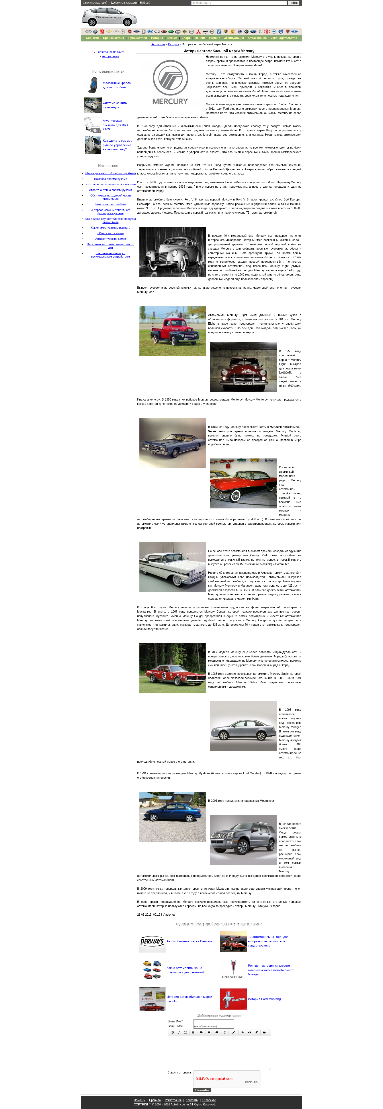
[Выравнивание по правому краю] (216, 1032)
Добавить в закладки (124, 2)
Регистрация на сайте (110, 52)
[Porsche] (226, 32)
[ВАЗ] (294, 32)
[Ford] (136, 32)
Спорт (186, 38)
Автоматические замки (110, 238)
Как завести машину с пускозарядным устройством (110, 255)
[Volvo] (281, 32)
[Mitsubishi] (198, 32)
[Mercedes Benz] (123, 32)
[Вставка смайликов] (225, 1032)
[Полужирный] (172, 1032)
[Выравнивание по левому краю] (201, 1032)
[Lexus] (178, 32)
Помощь (139, 1100)
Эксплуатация (234, 38)
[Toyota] (267, 32)
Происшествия (113, 38)
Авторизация (110, 56)
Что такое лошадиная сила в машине (111, 184)
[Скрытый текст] (242, 1032)
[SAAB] (239, 32)
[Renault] (233, 32)
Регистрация (173, 1100)
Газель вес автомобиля (110, 204)
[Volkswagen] (274, 32)
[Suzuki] (260, 32)
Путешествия (137, 38)
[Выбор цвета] (233, 1032)
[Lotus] (185, 32)
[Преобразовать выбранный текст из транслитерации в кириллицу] (257, 1032)
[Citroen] (102, 32)
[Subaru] (253, 32)
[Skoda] (246, 32)
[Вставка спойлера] (264, 1032)
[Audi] (88, 32)
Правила (155, 1100)
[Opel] (212, 32)
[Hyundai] (150, 32)
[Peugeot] (219, 32)
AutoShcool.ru (180, 1104)
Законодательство (284, 38)
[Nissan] (205, 32)
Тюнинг (199, 38)
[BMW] (95, 32)
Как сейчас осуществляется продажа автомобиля (110, 220)
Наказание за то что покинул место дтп (110, 246)
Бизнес (172, 38)
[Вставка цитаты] (249, 1032)
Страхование (257, 38)
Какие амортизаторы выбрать (110, 227)
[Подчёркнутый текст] (186, 1032)
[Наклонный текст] (179, 1032)
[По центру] (209, 1032)
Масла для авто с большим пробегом (110, 173)
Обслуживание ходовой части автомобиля (110, 197)
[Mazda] (191, 32)
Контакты (192, 1100)
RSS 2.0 (145, 2)
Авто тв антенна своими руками (110, 190)
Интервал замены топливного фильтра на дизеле (110, 211)
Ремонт (214, 38)
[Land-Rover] (171, 32)
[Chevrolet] (109, 32)
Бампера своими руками (110, 179)
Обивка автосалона (111, 233)
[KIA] (164, 32)
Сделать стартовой (95, 2)
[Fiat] (130, 32)
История (157, 38)
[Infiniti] (157, 32)
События (92, 38)
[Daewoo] (116, 32)
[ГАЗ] (288, 32)
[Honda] (143, 32)
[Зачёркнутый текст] (193, 1032)
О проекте (209, 1100)
